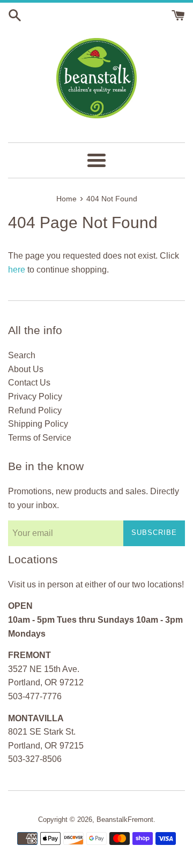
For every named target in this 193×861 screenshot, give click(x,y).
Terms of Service (39, 437)
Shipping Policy (38, 423)
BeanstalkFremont (124, 819)
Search (21, 355)
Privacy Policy (35, 396)
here (16, 269)
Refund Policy (35, 410)
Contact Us (29, 382)
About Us (25, 369)
